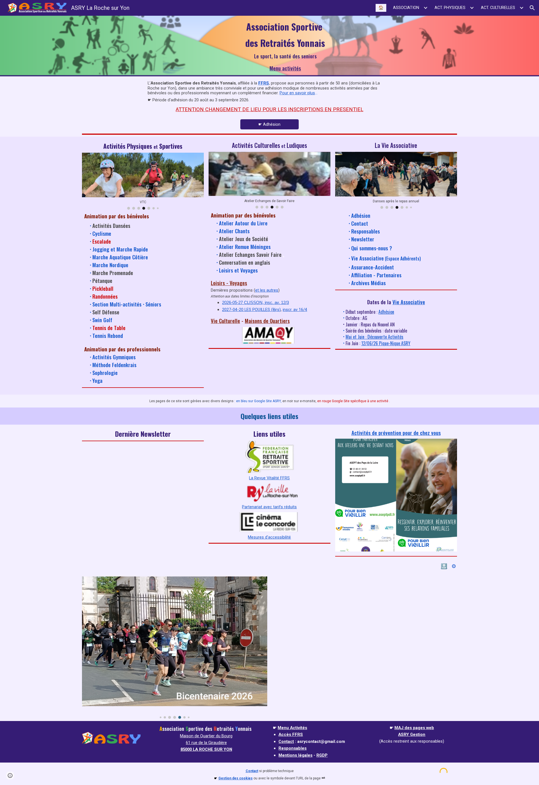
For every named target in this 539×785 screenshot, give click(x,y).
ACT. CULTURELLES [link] (498, 7)
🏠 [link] (380, 7)
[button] (532, 8)
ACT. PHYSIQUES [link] (450, 7)
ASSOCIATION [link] (406, 7)
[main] (285, 40)
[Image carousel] (174, 647)
